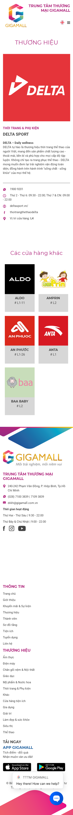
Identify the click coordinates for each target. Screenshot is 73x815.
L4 (32, 218)
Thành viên (10, 618)
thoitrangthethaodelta (24, 212)
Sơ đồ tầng (10, 625)
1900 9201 (16, 189)
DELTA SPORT (16, 134)
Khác (6, 695)
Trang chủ (9, 593)
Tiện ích (8, 631)
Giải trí (7, 713)
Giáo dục (8, 676)
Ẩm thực (8, 657)
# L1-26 (19, 354)
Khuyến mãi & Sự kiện (17, 606)
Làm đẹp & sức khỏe (16, 720)
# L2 (53, 303)
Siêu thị (8, 726)
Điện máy (9, 663)
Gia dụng (8, 707)
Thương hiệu (36, 42)
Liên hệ (7, 643)
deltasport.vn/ (19, 206)
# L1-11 (19, 303)
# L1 (53, 354)
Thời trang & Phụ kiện (21, 128)
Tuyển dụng (10, 637)
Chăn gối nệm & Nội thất (19, 670)
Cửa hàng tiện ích (14, 701)
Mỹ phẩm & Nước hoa (17, 682)
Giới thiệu (9, 600)
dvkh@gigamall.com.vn (23, 503)
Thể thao (8, 732)
